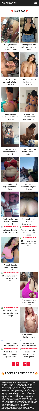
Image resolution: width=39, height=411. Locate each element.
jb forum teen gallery (26, 399)
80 (25, 363)
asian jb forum (22, 401)
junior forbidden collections (14, 389)
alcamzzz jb (22, 398)
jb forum (19, 395)
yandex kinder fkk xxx (13, 399)
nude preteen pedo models (16, 393)
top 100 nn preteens (12, 398)
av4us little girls (21, 407)
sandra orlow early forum (25, 384)
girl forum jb (8, 396)
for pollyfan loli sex (28, 408)
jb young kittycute (19, 396)
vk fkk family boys (28, 390)
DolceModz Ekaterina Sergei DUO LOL (20, 383)
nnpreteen (13, 407)
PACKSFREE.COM (9, 3)
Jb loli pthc (5, 383)
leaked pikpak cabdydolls (14, 390)
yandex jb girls (12, 392)
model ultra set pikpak (24, 392)
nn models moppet (16, 408)
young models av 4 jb (13, 402)
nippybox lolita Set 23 (13, 405)
